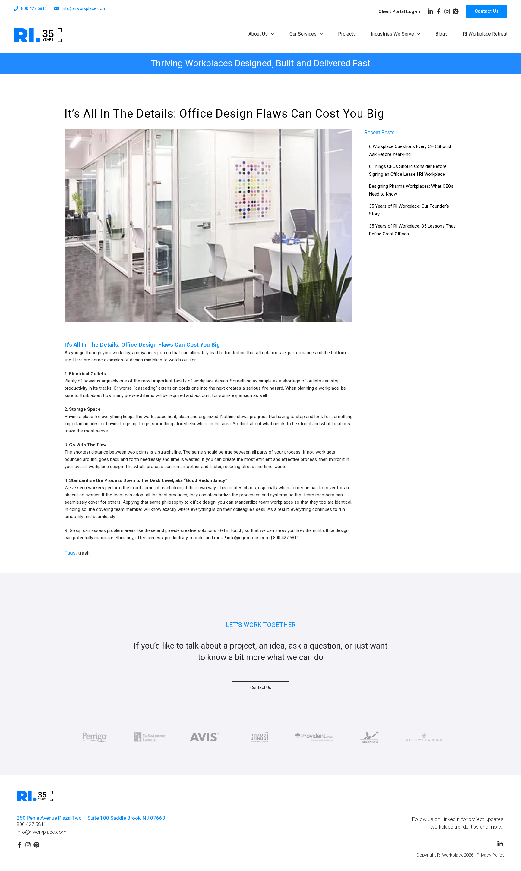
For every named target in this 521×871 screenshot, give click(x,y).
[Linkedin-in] (430, 11)
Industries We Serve (392, 34)
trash (84, 553)
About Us (258, 34)
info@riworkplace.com (41, 832)
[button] (260, 687)
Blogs (441, 34)
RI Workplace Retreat (485, 34)
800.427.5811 (31, 824)
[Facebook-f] (438, 11)
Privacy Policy (490, 855)
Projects (347, 34)
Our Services (303, 34)
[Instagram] (447, 11)
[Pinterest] (455, 11)
